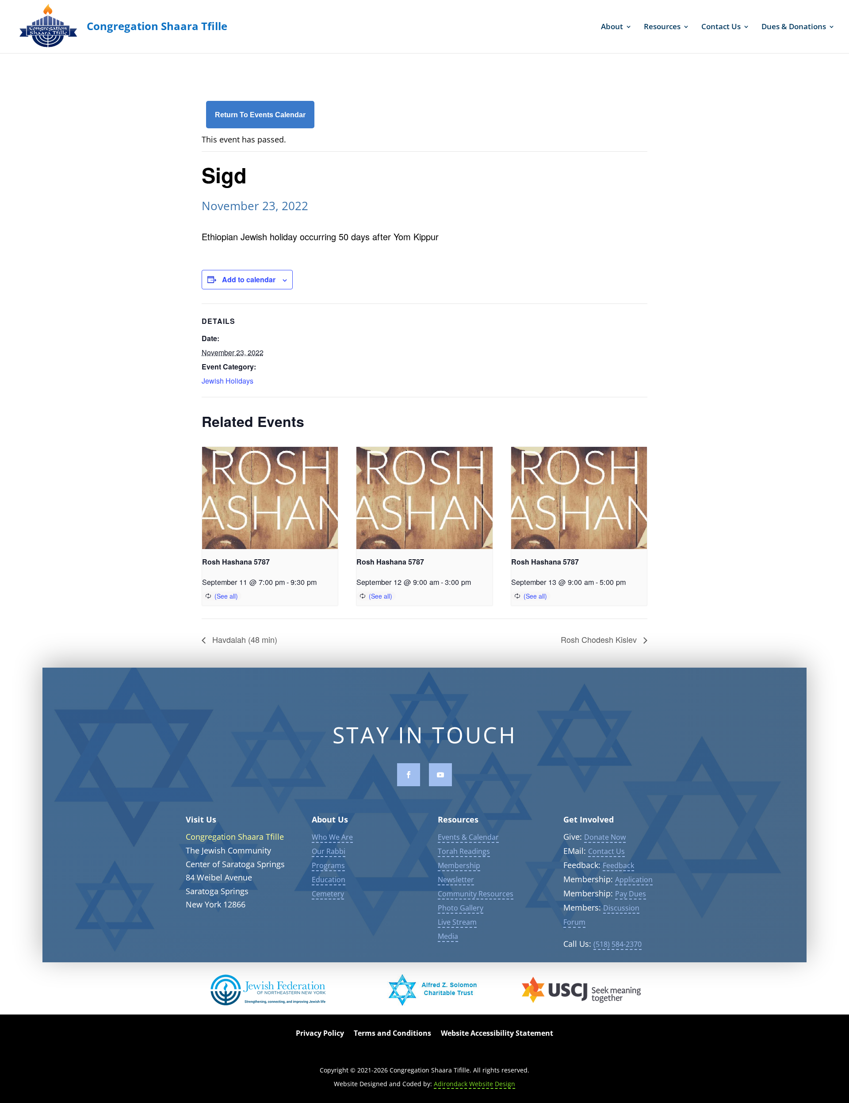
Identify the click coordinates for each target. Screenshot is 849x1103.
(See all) (226, 596)
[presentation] (270, 498)
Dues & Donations (793, 27)
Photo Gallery (460, 908)
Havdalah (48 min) (243, 639)
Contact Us (721, 27)
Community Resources (475, 894)
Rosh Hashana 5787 (236, 562)
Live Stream (457, 922)
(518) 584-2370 (617, 944)
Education (328, 879)
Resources (662, 27)
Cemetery (328, 894)
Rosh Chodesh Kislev (600, 639)
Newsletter (456, 879)
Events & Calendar (468, 837)
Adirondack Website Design (474, 1084)
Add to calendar (248, 279)
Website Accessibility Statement (497, 1034)
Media (448, 936)
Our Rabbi (328, 851)
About (612, 27)
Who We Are (332, 837)
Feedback (618, 865)
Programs (328, 865)
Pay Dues (630, 894)
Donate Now (605, 837)
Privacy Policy (320, 1034)
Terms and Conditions (392, 1034)
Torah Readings (464, 851)
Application (634, 879)
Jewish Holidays (227, 381)
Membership (459, 865)
